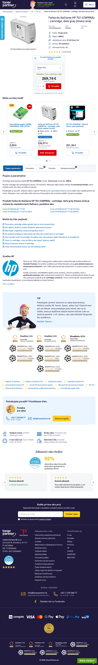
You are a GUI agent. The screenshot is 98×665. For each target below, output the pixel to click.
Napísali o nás (40, 580)
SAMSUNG (71, 554)
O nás (69, 535)
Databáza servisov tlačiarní (45, 577)
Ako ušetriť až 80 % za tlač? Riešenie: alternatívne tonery (28, 227)
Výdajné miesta (41, 551)
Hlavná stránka (8, 11)
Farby (41, 168)
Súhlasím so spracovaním (36, 519)
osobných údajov (45, 519)
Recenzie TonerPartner (43, 574)
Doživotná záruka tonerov (45, 561)
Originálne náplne (55, 381)
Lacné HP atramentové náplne (41, 385)
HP (32, 11)
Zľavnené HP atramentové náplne (71, 385)
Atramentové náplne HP (14, 385)
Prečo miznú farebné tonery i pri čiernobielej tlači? (25, 247)
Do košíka (55, 86)
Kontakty (70, 538)
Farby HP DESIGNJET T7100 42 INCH (17, 212)
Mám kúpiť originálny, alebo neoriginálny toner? (24, 231)
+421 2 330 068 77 (45, 5)
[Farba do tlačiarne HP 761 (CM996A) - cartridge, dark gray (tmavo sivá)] (23, 45)
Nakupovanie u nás (43, 531)
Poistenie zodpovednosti (44, 564)
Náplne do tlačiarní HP (34, 381)
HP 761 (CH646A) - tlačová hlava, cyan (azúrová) (77, 125)
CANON (70, 551)
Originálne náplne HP (75, 381)
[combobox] (49, 68)
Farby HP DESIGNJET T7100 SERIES (64, 212)
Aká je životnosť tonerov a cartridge (19, 243)
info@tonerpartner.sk (41, 419)
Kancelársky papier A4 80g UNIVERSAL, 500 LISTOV (20, 125)
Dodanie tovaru (41, 548)
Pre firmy (70, 545)
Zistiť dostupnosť (47, 153)
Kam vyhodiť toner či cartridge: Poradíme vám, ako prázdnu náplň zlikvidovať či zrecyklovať (42, 237)
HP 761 (38, 11)
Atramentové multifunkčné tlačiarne (41, 388)
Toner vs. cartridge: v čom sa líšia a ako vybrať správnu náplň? (30, 240)
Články (69, 542)
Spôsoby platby (41, 554)
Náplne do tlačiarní (22, 11)
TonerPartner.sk (74, 531)
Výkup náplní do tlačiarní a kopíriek (48, 570)
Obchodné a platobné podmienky (48, 535)
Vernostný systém (42, 558)
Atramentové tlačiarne (14, 388)
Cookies (38, 542)
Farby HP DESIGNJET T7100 (14, 209)
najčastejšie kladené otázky (61, 191)
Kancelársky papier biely (70, 388)
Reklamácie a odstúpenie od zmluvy (48, 545)
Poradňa (52, 168)
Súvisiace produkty (68, 168)
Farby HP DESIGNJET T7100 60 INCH (64, 209)
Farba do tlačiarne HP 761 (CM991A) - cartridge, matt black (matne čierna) (49, 126)
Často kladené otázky (43, 567)
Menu (91, 5)
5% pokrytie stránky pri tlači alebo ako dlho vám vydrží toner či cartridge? (34, 234)
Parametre (30, 168)
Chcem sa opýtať (62, 419)
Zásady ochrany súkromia (45, 538)
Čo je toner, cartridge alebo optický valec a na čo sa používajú (29, 224)
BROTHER (71, 558)
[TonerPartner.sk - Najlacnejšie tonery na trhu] (9, 4)
